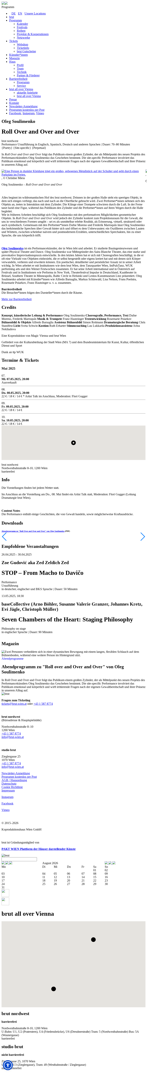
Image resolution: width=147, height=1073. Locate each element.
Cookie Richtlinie (12, 787)
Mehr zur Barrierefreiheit (17, 299)
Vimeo (40, 113)
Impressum (8, 790)
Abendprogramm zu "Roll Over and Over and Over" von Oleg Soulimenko (33, 531)
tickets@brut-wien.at (14, 703)
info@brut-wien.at (13, 737)
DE (13, 13)
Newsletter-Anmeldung (16, 773)
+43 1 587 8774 (43, 703)
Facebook (15, 113)
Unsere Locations (35, 13)
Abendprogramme (13, 658)
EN (20, 13)
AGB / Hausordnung (14, 780)
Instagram (28, 113)
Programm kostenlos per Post (19, 776)
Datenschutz (9, 783)
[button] (93, 939)
